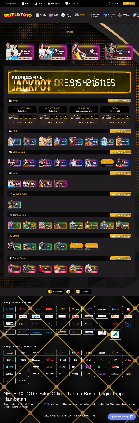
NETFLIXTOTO (43, 404)
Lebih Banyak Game (120, 131)
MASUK (115, 3)
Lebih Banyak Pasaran (119, 100)
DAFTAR (129, 3)
